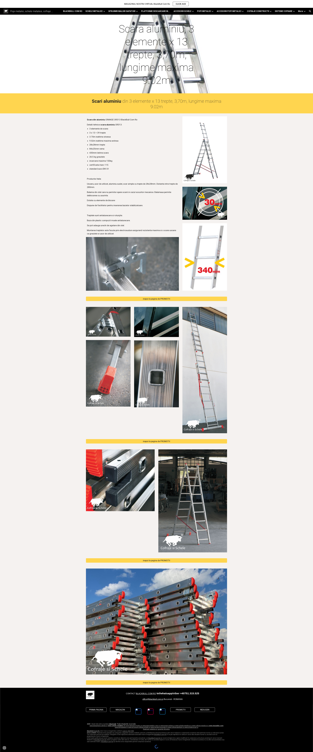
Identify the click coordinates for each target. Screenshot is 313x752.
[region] (156, 4)
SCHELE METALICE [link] (94, 11)
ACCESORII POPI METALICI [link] (229, 11)
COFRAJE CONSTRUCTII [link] (258, 11)
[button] (310, 11)
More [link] (300, 11)
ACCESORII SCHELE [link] (182, 11)
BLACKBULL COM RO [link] (72, 11)
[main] (156, 55)
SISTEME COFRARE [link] (283, 11)
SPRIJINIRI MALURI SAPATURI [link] (121, 11)
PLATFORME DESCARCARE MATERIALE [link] (155, 11)
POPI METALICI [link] (204, 11)
